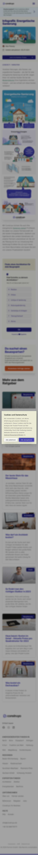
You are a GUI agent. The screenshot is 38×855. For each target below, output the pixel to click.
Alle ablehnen (11, 440)
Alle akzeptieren (26, 440)
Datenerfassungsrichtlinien (13, 435)
